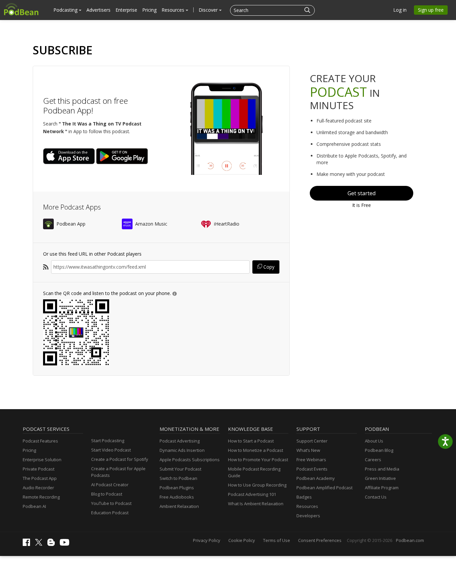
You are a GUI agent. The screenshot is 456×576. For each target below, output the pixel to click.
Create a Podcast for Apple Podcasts (118, 472)
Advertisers (98, 10)
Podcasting (66, 10)
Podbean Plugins (177, 488)
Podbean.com (410, 540)
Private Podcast (38, 469)
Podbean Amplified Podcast (324, 488)
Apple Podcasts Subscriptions (190, 460)
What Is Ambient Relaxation (255, 504)
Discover (209, 10)
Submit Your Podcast (180, 469)
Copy (268, 267)
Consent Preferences (319, 540)
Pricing (149, 10)
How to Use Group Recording (257, 485)
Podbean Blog (379, 450)
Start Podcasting (107, 441)
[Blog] (52, 544)
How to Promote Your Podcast (258, 460)
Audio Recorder (38, 488)
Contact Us (376, 497)
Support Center (311, 441)
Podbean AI (34, 506)
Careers (373, 460)
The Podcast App (40, 478)
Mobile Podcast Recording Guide (254, 472)
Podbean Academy (315, 478)
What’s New (308, 450)
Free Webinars (311, 460)
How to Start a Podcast (251, 441)
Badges (304, 497)
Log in (400, 10)
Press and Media (382, 469)
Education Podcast (110, 513)
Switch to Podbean (178, 478)
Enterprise (126, 10)
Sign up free (431, 10)
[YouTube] (66, 544)
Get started (362, 193)
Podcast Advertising (180, 441)
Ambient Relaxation (179, 506)
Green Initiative (380, 478)
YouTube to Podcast (111, 503)
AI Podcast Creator (110, 485)
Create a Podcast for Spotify (119, 459)
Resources (174, 10)
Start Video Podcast (111, 450)
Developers (308, 516)
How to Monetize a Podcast (255, 450)
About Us (374, 441)
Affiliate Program (382, 488)
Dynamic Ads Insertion (182, 450)
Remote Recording (41, 497)
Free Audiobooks (177, 497)
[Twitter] (40, 544)
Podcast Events (311, 469)
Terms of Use (276, 540)
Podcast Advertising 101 (252, 494)
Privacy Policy (206, 540)
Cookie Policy (241, 540)
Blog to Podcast (106, 494)
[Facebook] (28, 544)
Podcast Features (40, 441)
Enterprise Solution (42, 460)
